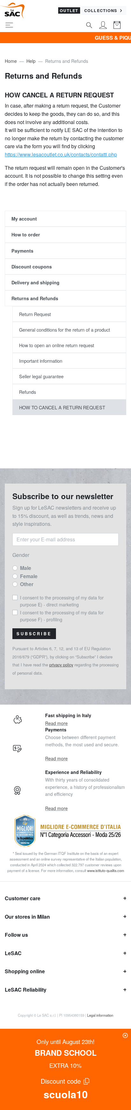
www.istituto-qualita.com (105, 870)
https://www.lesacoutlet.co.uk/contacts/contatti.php (61, 154)
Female (29, 576)
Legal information (100, 1015)
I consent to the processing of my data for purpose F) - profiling (62, 616)
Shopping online (25, 971)
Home (11, 61)
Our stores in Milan (27, 916)
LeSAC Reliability (25, 989)
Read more (56, 723)
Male (25, 568)
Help (31, 61)
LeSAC (13, 953)
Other (26, 584)
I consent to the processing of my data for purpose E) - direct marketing (62, 601)
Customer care (22, 898)
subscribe (34, 634)
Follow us (16, 934)
